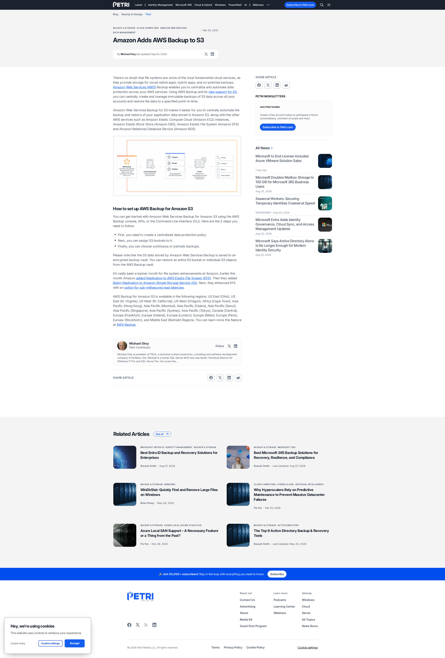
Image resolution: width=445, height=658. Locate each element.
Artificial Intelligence (309, 484)
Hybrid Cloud (285, 484)
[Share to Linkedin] (229, 377)
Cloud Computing (148, 28)
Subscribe (277, 574)
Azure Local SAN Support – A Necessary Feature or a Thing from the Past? (179, 533)
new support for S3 (223, 92)
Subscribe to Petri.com (300, 4)
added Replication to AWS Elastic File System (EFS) (173, 278)
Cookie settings (308, 647)
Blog (115, 14)
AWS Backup (126, 324)
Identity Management (179, 447)
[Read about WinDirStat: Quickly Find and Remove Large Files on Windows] (124, 494)
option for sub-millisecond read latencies (154, 287)
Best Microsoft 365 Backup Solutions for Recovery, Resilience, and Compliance (286, 455)
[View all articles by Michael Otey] (122, 346)
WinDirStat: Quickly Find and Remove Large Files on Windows (179, 492)
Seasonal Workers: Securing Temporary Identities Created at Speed (285, 201)
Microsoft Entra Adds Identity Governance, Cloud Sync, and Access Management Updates (285, 224)
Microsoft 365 (287, 447)
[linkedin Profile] (212, 54)
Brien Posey (147, 502)
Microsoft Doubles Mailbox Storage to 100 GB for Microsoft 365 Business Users (285, 182)
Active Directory (288, 525)
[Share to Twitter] (220, 377)
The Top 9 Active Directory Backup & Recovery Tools (291, 533)
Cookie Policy (18, 643)
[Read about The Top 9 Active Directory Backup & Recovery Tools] (238, 535)
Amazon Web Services (173, 28)
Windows (169, 484)
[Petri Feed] (146, 626)
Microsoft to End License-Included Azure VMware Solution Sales (282, 158)
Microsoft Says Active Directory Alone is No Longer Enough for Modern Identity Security (285, 245)
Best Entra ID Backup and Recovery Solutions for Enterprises (179, 455)
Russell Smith (148, 465)
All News (263, 148)
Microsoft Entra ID (152, 447)
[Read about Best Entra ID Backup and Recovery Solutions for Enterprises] (124, 457)
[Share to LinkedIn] (154, 626)
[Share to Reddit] (238, 377)
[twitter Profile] (206, 54)
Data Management (124, 32)
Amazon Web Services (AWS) (134, 87)
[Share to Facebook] (211, 377)
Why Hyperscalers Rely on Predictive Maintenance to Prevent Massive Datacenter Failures (289, 495)
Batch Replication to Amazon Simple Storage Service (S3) (155, 283)
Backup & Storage (132, 14)
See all (160, 434)
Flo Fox (258, 507)
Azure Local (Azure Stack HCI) (182, 525)
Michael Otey (142, 54)
